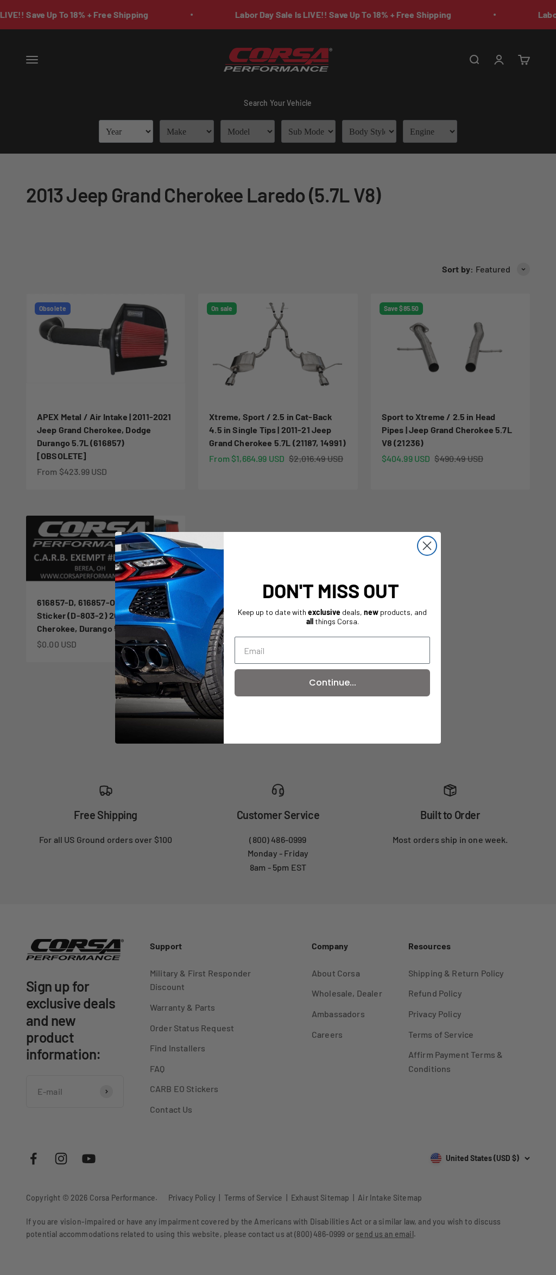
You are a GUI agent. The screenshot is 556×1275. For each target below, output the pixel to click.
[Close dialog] (427, 545)
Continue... (332, 682)
